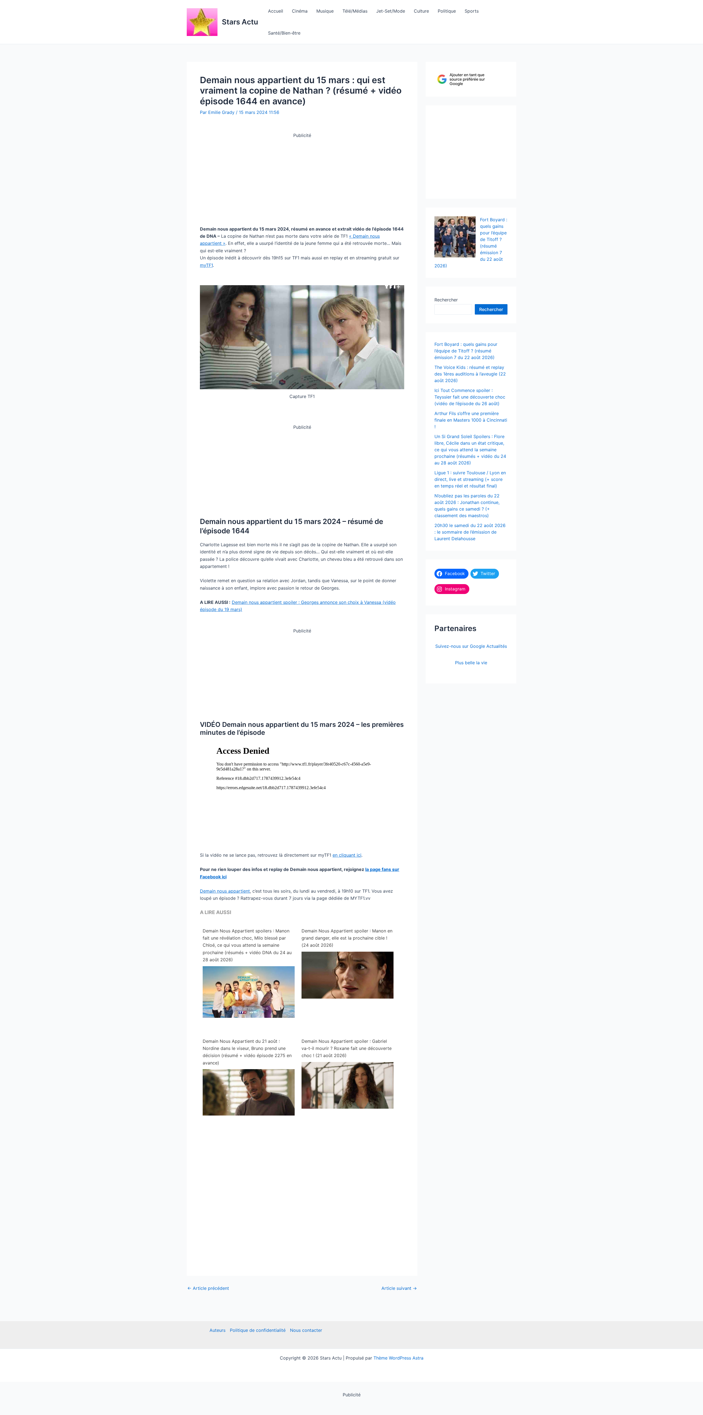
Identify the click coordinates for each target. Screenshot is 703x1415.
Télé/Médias (354, 11)
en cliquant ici (347, 855)
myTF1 (206, 265)
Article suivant (399, 1288)
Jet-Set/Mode (390, 11)
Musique (325, 11)
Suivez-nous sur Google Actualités (471, 646)
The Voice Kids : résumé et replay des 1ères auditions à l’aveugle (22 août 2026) (470, 374)
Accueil (275, 11)
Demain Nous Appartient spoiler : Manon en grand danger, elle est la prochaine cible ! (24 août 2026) (347, 938)
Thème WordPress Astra (398, 1358)
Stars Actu (240, 22)
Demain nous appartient (225, 891)
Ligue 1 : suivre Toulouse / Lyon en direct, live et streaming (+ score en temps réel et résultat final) (470, 479)
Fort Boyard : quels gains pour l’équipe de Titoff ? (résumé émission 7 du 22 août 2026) (465, 350)
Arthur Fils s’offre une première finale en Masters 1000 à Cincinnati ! (470, 420)
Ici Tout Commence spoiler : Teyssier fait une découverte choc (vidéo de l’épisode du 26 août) (469, 397)
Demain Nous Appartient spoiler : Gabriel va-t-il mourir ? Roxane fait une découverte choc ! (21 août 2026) (347, 1048)
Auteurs (217, 1330)
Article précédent (208, 1288)
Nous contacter (306, 1330)
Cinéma (300, 11)
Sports (472, 11)
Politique (447, 11)
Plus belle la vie (471, 662)
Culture (421, 11)
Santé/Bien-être (284, 33)
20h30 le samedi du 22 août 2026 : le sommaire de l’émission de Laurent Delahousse (470, 532)
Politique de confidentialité (258, 1330)
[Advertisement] (302, 177)
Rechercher (446, 299)
